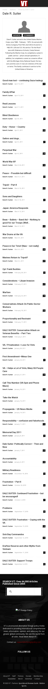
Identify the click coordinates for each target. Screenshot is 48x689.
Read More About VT (27, 636)
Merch (20, 679)
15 (44, 389)
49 (44, 296)
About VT (6, 676)
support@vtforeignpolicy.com (29, 642)
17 (44, 322)
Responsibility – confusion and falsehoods (23, 420)
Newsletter (12, 679)
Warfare (6, 292)
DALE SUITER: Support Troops (18, 560)
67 (44, 261)
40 (44, 238)
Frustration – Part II (12, 481)
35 (44, 310)
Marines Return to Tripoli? (15, 257)
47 (44, 284)
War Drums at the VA (13, 234)
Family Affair (9, 92)
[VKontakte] (24, 666)
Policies (20, 676)
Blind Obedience (11, 115)
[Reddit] (26, 659)
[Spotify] (10, 666)
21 (44, 188)
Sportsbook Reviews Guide (28, 683)
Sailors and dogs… (11, 138)
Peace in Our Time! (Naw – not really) (21, 246)
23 (44, 375)
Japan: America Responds (15, 208)
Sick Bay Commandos (13, 534)
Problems (7, 508)
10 (44, 538)
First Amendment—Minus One (17, 356)
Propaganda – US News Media (17, 409)
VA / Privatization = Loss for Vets (19, 345)
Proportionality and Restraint (17, 318)
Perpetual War (10, 150)
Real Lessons (9, 103)
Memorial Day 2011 (12, 432)
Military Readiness (11, 470)
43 (44, 84)
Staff (13, 676)
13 (44, 226)
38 (44, 462)
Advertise (28, 679)
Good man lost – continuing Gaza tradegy (23, 80)
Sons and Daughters (12, 196)
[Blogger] (6, 659)
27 (44, 450)
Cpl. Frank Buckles (11, 269)
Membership (38, 676)
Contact (37, 679)
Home (5, 10)
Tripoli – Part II (10, 185)
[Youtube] (37, 666)
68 (44, 249)
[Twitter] (17, 666)
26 (44, 153)
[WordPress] (31, 666)
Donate (28, 676)
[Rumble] (33, 659)
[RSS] (40, 659)
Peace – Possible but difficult (17, 173)
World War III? (9, 161)
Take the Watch (10, 397)
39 (44, 130)
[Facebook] (13, 659)
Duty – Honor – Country (14, 127)
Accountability (9, 458)
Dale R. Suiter (8, 84)
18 (44, 165)
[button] (4, 3)
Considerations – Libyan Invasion (18, 280)
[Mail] (20, 659)
